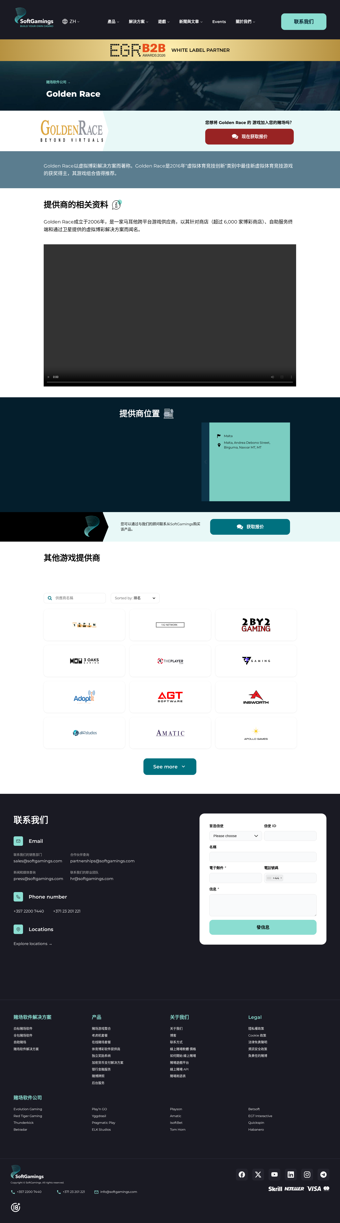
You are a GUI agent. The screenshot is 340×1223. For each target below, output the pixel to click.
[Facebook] (242, 1174)
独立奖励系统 (101, 1056)
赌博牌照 (98, 1076)
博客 (173, 1035)
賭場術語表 (178, 1076)
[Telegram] (323, 1174)
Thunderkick (24, 1123)
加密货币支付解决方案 (107, 1063)
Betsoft (254, 1109)
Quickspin (256, 1123)
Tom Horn (178, 1129)
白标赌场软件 (23, 1028)
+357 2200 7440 (29, 911)
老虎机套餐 (100, 1035)
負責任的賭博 (257, 1056)
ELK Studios (101, 1129)
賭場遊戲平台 (179, 1063)
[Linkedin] (291, 1174)
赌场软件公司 (56, 82)
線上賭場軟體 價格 (183, 1049)
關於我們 (243, 21)
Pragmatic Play (103, 1123)
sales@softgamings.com (38, 861)
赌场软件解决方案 (26, 1049)
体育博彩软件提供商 (106, 1049)
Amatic (175, 1116)
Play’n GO (99, 1109)
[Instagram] (307, 1174)
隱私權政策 (256, 1028)
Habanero (256, 1129)
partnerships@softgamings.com (102, 861)
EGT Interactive (260, 1116)
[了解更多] (84, 625)
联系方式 (176, 1042)
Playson (176, 1109)
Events (219, 21)
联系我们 (304, 22)
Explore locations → (33, 943)
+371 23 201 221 (66, 911)
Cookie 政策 (257, 1035)
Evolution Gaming (28, 1109)
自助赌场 (20, 1042)
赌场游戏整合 (101, 1028)
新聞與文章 (189, 21)
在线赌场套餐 (101, 1042)
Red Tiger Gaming (28, 1116)
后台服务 (98, 1083)
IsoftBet (176, 1123)
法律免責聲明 (257, 1042)
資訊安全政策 (257, 1049)
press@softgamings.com (38, 878)
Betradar (20, 1129)
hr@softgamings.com (91, 878)
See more (165, 767)
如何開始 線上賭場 (183, 1056)
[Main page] (37, 17)
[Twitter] (258, 1174)
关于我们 (176, 1028)
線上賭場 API (179, 1069)
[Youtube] (274, 1174)
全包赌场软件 (23, 1035)
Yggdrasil (99, 1116)
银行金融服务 (101, 1069)
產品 (111, 21)
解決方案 (137, 21)
